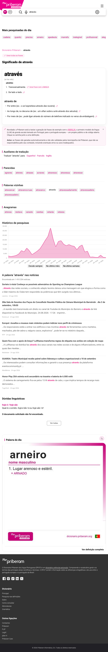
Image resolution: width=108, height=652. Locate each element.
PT (5, 12)
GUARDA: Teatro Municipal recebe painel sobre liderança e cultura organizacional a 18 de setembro (49, 358)
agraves (8, 172)
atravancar (10, 190)
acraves (40, 172)
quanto (18, 37)
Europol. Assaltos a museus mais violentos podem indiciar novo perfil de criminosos (42, 323)
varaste (29, 212)
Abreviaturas (6, 606)
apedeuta (52, 37)
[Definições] (97, 12)
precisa (29, 37)
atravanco (40, 190)
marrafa (65, 37)
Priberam (5, 626)
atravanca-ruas (25, 190)
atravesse (78, 172)
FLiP (3, 629)
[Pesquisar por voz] (26, 12)
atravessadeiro (12, 194)
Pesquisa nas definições (11, 597)
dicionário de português (57, 568)
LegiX (4, 633)
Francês (40, 155)
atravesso (52, 172)
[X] (22, 580)
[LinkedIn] (17, 580)
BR (10, 12)
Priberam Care (7, 639)
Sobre (4, 600)
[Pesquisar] (20, 12)
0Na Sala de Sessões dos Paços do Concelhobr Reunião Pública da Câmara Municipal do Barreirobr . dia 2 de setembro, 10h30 (53, 304)
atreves (19, 172)
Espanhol (31, 155)
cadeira (6, 37)
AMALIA (72, 129)
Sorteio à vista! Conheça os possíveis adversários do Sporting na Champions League (42, 284)
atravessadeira (87, 190)
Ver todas (54, 423)
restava (18, 212)
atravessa (65, 172)
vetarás (50, 212)
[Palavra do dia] (101, 438)
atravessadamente (68, 190)
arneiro (40, 37)
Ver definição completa (93, 549)
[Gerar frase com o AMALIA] (24, 92)
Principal (5, 594)
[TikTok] (13, 580)
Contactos (6, 623)
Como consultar (8, 603)
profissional (91, 37)
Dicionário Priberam (11, 50)
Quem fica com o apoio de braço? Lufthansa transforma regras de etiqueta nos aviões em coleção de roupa (52, 341)
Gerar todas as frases (14, 56)
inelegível (77, 37)
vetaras (61, 212)
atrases (29, 172)
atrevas (8, 212)
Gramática (6, 609)
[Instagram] (8, 580)
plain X (4, 636)
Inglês (49, 155)
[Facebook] (4, 580)
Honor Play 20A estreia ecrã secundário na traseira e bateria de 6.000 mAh (37, 376)
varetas (39, 212)
